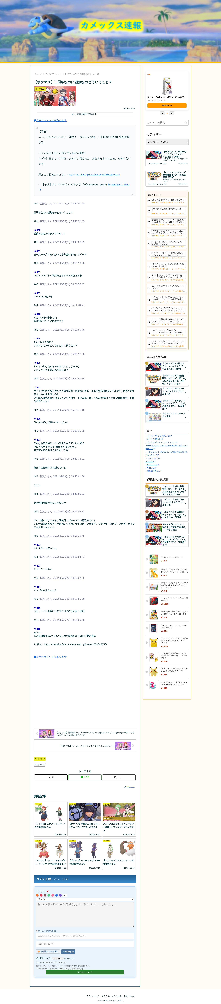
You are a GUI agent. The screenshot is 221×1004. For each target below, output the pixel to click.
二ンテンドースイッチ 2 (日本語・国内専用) (174, 599)
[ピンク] (52, 895)
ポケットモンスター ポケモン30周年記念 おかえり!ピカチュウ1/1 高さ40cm (174, 640)
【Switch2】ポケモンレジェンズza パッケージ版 (174, 626)
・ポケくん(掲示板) (153, 439)
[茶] (45, 895)
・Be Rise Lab (151, 465)
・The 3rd (150, 461)
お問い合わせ (129, 996)
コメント (42, 891)
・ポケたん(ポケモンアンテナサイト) (160, 442)
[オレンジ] (37, 895)
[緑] (48, 895)
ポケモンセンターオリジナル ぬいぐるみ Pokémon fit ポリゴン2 (174, 683)
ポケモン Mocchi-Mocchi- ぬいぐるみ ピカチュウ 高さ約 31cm (174, 669)
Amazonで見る (167, 105)
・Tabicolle (150, 468)
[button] (119, 777)
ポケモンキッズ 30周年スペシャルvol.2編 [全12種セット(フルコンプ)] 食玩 (174, 655)
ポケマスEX (41, 759)
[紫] (60, 895)
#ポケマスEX (76, 174)
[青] (56, 895)
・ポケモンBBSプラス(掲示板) (158, 436)
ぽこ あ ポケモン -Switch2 (171, 557)
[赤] (41, 895)
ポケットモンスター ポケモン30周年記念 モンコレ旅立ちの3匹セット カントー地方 (174, 585)
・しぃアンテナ (152, 458)
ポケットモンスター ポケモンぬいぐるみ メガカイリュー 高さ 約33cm (174, 571)
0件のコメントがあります (51, 120)
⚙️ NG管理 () (68, 952)
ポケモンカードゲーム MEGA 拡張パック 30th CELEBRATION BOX (174, 613)
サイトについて (92, 996)
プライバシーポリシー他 (111, 996)
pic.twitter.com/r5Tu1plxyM (102, 174)
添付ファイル (44, 958)
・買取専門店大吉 (153, 471)
